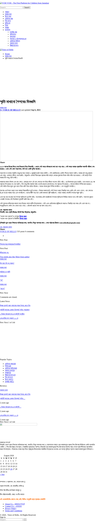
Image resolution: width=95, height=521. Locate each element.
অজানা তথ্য (14, 43)
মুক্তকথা (12, 36)
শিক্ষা (6, 25)
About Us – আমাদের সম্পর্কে (15, 504)
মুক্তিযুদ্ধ (13, 34)
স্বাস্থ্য (7, 27)
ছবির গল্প (7, 23)
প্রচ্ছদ (7, 12)
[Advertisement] (47, 79)
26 (11, 469)
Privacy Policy (10, 508)
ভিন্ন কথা (8, 16)
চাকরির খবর (13, 32)
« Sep (2, 474)
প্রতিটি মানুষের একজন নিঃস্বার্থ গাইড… (12, 398)
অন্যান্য (7, 30)
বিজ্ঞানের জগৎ (14, 45)
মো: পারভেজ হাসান (6, 227)
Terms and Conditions (13, 511)
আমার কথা (8, 14)
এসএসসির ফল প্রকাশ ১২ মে (9, 318)
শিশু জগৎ (8, 21)
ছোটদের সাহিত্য (15, 41)
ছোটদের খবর (9, 19)
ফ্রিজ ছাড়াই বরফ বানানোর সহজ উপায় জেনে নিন (15, 305)
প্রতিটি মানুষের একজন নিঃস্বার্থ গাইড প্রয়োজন (14, 310)
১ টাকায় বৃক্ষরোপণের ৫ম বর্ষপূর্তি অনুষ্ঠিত (12, 314)
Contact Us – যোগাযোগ (13, 506)
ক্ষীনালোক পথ (4, 253)
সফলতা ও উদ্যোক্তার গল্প (18, 39)
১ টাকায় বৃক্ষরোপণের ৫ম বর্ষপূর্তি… (10, 407)
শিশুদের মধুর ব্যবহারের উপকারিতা (10, 244)
